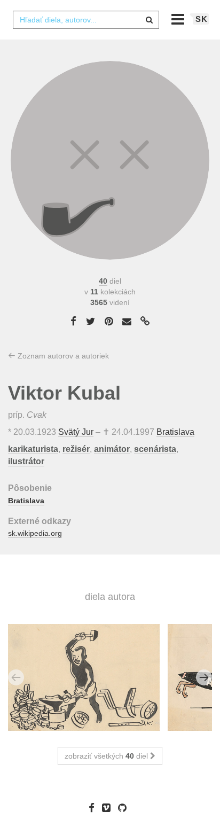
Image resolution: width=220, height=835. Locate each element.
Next (204, 677)
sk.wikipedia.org (35, 533)
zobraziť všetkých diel (107, 756)
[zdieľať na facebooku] (73, 321)
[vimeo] (109, 807)
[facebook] (94, 807)
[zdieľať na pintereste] (109, 321)
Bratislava (175, 431)
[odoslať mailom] (127, 322)
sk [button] (201, 19)
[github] (125, 807)
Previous (16, 677)
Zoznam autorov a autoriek (62, 356)
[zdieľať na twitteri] (90, 321)
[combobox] (86, 20)
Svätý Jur (75, 431)
